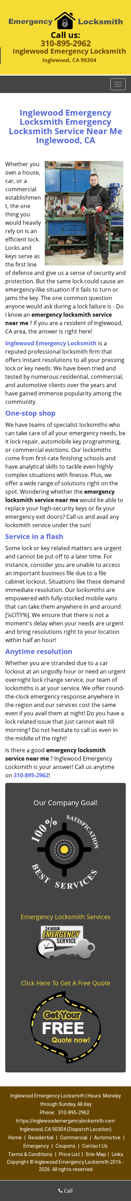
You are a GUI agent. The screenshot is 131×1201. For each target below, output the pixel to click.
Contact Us (95, 1146)
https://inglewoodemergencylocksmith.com (65, 1121)
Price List (69, 1154)
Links (117, 1154)
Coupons (65, 1146)
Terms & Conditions (30, 1154)
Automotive (107, 1137)
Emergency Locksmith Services (66, 917)
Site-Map (96, 1154)
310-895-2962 (66, 43)
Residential (40, 1137)
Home (15, 1137)
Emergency (36, 1146)
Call (68, 1190)
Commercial (73, 1137)
